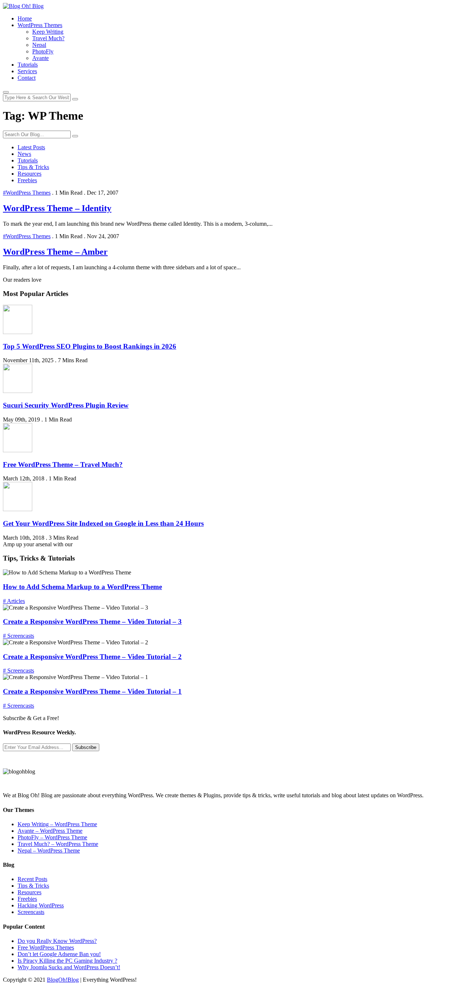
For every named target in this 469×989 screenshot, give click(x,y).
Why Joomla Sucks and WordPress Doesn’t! (69, 967)
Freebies (27, 180)
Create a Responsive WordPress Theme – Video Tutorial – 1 (92, 691)
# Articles (14, 601)
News (24, 154)
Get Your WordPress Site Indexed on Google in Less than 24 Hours (103, 523)
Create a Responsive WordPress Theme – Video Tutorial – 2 (92, 656)
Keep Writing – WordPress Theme (57, 824)
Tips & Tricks (33, 167)
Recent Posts (32, 879)
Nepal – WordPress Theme (49, 850)
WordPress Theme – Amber (55, 251)
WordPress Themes (40, 25)
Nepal (39, 45)
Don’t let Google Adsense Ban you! (59, 954)
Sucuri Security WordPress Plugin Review (66, 405)
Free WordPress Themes (46, 947)
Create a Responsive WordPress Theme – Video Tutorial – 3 (92, 621)
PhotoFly (42, 51)
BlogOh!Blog (63, 980)
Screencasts (31, 912)
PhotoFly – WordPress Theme (52, 837)
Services (27, 71)
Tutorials (28, 64)
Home (25, 18)
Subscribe (85, 747)
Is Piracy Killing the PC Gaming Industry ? (67, 961)
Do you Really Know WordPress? (57, 941)
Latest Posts (31, 147)
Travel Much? (48, 38)
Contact (27, 78)
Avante (40, 58)
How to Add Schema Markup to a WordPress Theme (82, 587)
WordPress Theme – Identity (57, 208)
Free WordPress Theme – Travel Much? (63, 464)
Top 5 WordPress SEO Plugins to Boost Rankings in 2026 (89, 346)
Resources (29, 174)
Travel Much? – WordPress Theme (58, 844)
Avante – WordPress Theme (50, 831)
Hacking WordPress (41, 905)
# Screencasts (18, 636)
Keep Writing (47, 32)
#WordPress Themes (27, 193)
